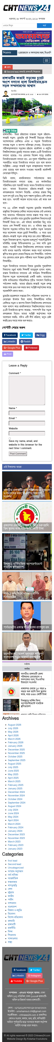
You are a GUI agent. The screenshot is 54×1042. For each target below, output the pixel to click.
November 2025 (16, 753)
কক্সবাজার (12, 882)
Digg (42, 335)
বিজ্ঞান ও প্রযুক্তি (15, 910)
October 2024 (15, 799)
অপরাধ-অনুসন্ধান (15, 871)
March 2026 (14, 739)
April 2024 (13, 820)
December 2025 (16, 749)
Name (13, 408)
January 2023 (15, 848)
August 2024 (14, 806)
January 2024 (15, 831)
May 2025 (13, 774)
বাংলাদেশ (12, 906)
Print (8, 354)
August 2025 (14, 763)
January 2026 (15, 746)
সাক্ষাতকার (12, 938)
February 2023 (15, 845)
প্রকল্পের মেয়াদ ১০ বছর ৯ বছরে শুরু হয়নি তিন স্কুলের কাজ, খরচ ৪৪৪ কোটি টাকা (26, 527)
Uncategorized (15, 867)
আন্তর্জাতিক (13, 878)
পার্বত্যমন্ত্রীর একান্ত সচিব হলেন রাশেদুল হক (26, 627)
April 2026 (13, 735)
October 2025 (15, 756)
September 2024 (16, 802)
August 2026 (14, 724)
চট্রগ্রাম (11, 892)
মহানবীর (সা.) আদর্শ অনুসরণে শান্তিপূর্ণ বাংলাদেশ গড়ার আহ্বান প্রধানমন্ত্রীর (24, 655)
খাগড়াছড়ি (12, 885)
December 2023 (16, 834)
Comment (15, 373)
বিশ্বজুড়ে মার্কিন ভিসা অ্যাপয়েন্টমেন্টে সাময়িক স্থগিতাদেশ (23, 565)
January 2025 (15, 788)
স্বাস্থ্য (10, 942)
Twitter (27, 335)
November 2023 (16, 838)
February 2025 (15, 785)
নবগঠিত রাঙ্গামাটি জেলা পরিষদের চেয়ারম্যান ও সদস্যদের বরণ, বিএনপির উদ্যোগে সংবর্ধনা (27, 493)
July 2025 (13, 767)
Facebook (10, 335)
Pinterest (32, 347)
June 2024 (13, 813)
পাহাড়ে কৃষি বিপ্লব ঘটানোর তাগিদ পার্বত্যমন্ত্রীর (21, 595)
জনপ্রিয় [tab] (27, 668)
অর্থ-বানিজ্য (13, 875)
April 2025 (13, 778)
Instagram (35, 975)
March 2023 (14, 841)
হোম (8, 67)
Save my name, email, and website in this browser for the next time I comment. (25, 444)
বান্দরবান (12, 903)
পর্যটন (10, 899)
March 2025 (14, 781)
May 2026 (13, 731)
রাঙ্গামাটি (29, 71)
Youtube (17, 981)
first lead (12, 860)
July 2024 (13, 809)
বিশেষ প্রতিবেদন (15, 917)
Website (13, 428)
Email (13, 418)
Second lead (12, 71)
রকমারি (22, 71)
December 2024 (16, 792)
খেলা (10, 889)
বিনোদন (11, 913)
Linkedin (10, 341)
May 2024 (13, 816)
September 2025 (16, 760)
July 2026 (13, 728)
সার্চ (44, 25)
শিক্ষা (10, 931)
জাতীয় (11, 896)
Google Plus (13, 347)
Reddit (26, 341)
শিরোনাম (36, 71)
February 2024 (15, 827)
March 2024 (14, 824)
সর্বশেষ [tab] (27, 664)
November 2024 (16, 795)
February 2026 (15, 742)
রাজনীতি (11, 928)
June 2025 (13, 770)
